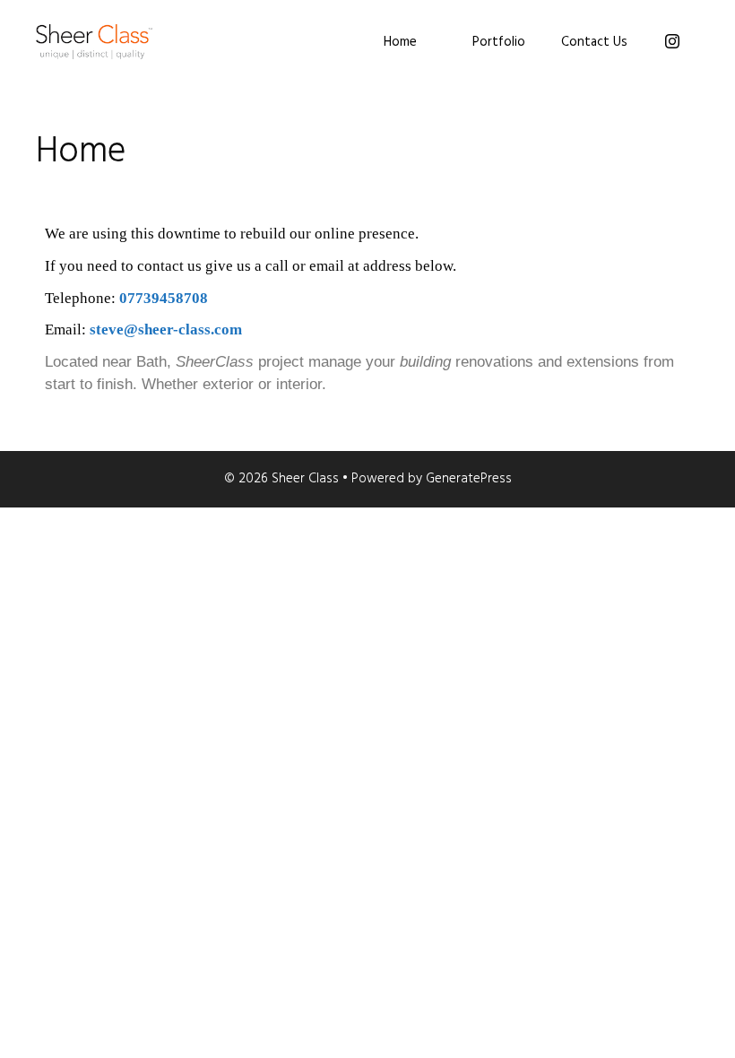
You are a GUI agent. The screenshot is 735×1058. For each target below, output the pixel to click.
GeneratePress (469, 479)
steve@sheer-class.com (166, 329)
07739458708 (163, 298)
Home (400, 42)
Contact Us (594, 42)
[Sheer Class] (94, 42)
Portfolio (498, 42)
